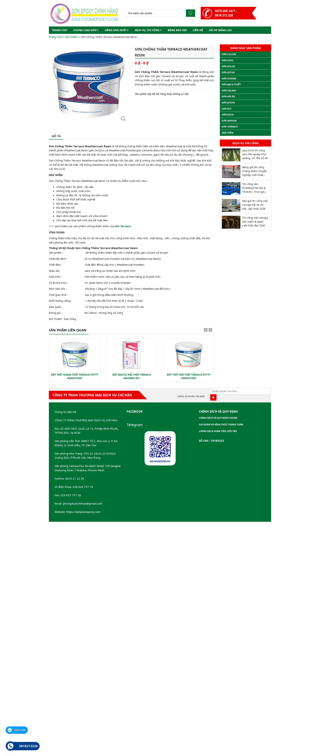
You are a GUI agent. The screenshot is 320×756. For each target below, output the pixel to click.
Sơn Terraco (230, 126)
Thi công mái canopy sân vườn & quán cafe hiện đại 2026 (255, 221)
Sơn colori (229, 54)
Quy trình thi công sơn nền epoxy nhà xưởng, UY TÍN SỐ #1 (255, 154)
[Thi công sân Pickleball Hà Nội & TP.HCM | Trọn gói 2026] (231, 188)
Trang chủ (59, 30)
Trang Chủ (55, 37)
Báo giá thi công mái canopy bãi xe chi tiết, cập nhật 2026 (255, 204)
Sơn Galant (229, 90)
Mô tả (56, 136)
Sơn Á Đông (229, 78)
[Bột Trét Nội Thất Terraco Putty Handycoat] (188, 354)
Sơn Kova (228, 114)
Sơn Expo (227, 60)
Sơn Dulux (228, 66)
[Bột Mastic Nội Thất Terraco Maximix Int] (131, 354)
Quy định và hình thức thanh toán (221, 424)
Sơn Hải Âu (228, 96)
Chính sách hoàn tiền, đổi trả (218, 431)
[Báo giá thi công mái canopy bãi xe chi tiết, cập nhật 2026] (231, 205)
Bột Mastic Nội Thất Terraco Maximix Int (131, 376)
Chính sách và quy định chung (218, 417)
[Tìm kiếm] (190, 13)
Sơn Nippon (229, 120)
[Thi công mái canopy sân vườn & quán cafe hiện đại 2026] (231, 222)
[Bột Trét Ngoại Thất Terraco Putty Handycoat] (74, 354)
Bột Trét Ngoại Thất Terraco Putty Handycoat (74, 376)
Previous (205, 330)
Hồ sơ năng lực (220, 30)
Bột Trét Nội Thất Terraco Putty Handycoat (189, 376)
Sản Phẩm (71, 37)
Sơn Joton (228, 102)
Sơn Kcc (227, 108)
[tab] (56, 136)
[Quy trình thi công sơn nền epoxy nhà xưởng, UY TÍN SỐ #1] (231, 154)
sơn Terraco (123, 226)
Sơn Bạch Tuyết (231, 84)
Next (210, 330)
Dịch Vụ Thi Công (147, 30)
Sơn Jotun (228, 72)
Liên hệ (198, 30)
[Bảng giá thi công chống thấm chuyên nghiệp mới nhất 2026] (231, 171)
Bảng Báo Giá (177, 30)
